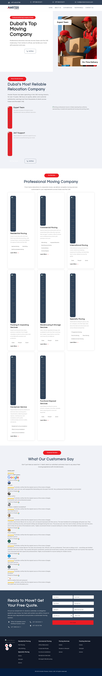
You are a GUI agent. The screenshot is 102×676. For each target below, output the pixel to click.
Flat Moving (21, 644)
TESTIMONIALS (78, 7)
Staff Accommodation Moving (17, 249)
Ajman (86, 260)
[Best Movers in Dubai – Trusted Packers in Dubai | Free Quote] (13, 8)
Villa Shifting (25, 246)
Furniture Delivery (44, 248)
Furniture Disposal (45, 250)
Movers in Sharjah (64, 648)
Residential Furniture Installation (19, 426)
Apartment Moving (15, 246)
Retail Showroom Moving (46, 245)
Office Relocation (44, 644)
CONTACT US (89, 7)
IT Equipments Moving (76, 332)
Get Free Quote (16, 51)
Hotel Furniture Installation (18, 432)
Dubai (72, 260)
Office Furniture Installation (18, 429)
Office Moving (44, 242)
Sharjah (79, 260)
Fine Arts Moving (75, 335)
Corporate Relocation (54, 242)
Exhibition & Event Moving (77, 338)
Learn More (13, 252)
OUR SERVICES (67, 7)
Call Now (31, 51)
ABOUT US (58, 7)
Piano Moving (86, 335)
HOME (50, 7)
